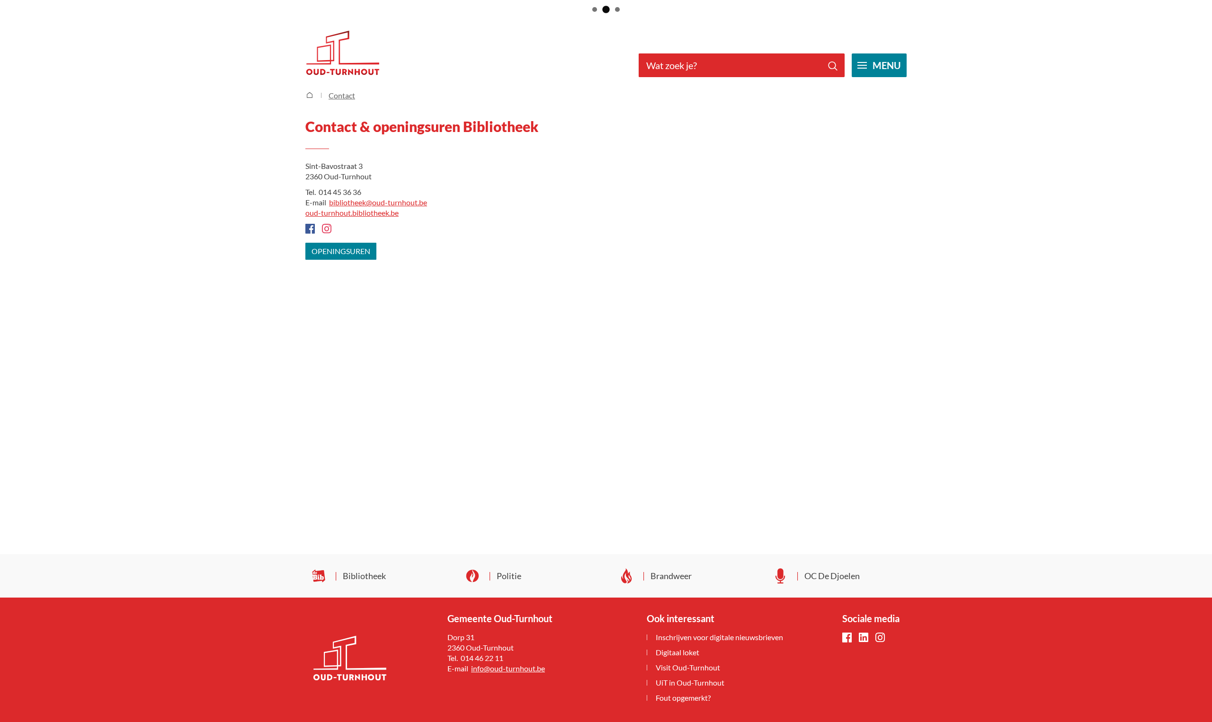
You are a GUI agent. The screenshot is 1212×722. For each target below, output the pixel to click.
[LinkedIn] (863, 638)
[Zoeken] (833, 65)
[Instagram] (880, 638)
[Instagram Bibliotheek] (326, 229)
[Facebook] (847, 638)
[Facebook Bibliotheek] (310, 229)
